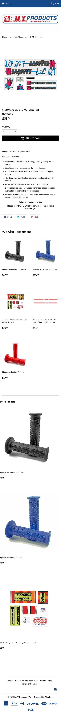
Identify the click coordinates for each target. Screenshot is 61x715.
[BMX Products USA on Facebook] (55, 690)
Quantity (6, 127)
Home (4, 37)
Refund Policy (46, 681)
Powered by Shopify (42, 697)
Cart (57, 4)
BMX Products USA (23, 697)
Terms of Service (29, 684)
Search (10, 681)
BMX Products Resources (26, 681)
